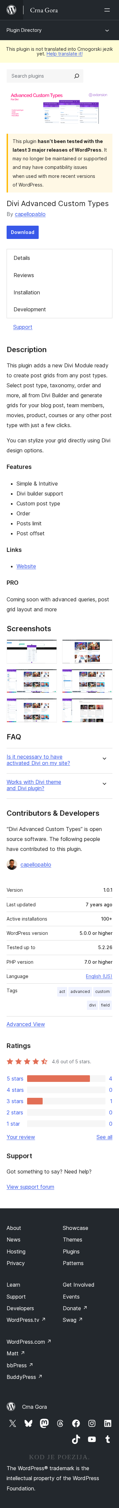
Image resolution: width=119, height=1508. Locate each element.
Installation (27, 292)
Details (22, 258)
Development (30, 309)
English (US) (99, 976)
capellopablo (30, 214)
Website (26, 566)
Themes (72, 1239)
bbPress (20, 1365)
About (14, 1228)
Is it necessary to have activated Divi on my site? (38, 760)
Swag (73, 1320)
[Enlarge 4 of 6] (103, 678)
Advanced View (26, 1024)
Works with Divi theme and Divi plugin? (34, 785)
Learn (13, 1284)
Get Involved (79, 1284)
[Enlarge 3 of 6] (48, 678)
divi (92, 1005)
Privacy (16, 1263)
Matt (16, 1353)
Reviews (24, 275)
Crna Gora (34, 1406)
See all (104, 1137)
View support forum (30, 1186)
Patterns (73, 1263)
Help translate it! (65, 53)
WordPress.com (29, 1341)
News (13, 1239)
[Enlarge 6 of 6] (103, 707)
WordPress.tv (26, 1320)
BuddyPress (25, 1377)
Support (22, 327)
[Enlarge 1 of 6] (48, 648)
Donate (75, 1308)
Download (22, 232)
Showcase (75, 1228)
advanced (80, 991)
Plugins (71, 1251)
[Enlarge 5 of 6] (48, 707)
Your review (21, 1137)
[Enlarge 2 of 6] (103, 648)
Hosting (16, 1251)
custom (102, 991)
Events (71, 1296)
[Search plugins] (76, 76)
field (105, 1005)
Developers (20, 1308)
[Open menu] (108, 10)
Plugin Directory (24, 30)
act (62, 991)
